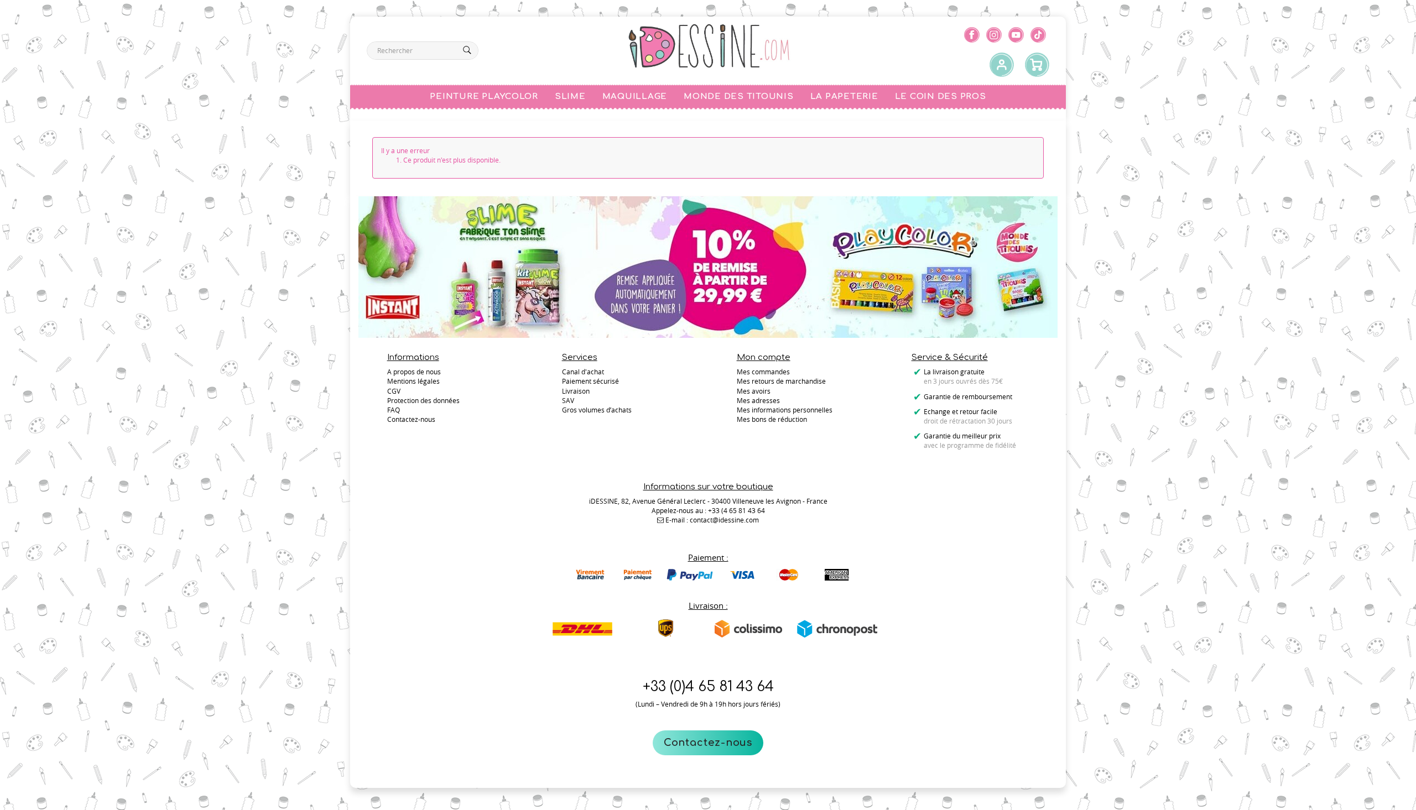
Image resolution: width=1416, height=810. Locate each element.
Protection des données (423, 400)
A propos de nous (414, 371)
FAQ (393, 409)
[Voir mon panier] (1037, 66)
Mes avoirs (754, 390)
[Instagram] (994, 35)
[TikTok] (1038, 35)
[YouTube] (1016, 35)
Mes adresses (758, 400)
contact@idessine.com (724, 519)
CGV (393, 390)
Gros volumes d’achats (597, 409)
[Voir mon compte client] (1002, 66)
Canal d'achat (583, 371)
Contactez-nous (708, 742)
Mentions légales (413, 381)
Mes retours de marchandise (781, 381)
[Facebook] (972, 35)
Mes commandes (763, 371)
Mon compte (763, 357)
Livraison (576, 390)
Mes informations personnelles (784, 409)
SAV (568, 400)
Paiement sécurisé (590, 381)
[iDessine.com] (709, 46)
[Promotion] (708, 266)
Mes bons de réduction (772, 419)
